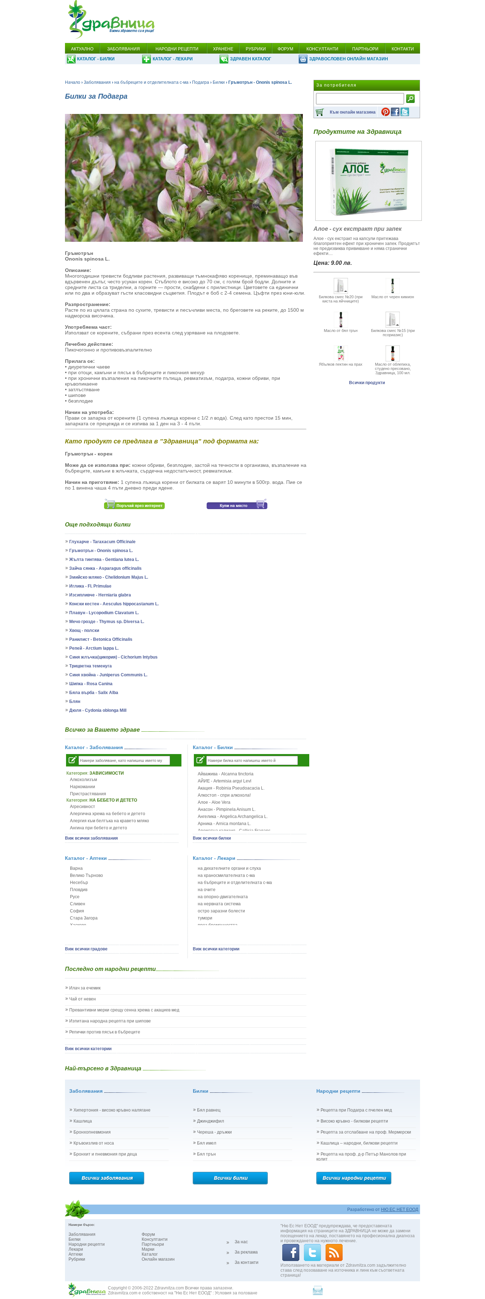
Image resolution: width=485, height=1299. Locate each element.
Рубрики (77, 1259)
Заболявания (97, 82)
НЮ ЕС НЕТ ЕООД (399, 1209)
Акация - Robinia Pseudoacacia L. (231, 788)
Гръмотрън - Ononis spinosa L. (101, 550)
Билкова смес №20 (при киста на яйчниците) (341, 299)
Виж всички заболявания (91, 838)
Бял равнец (208, 1110)
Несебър (79, 882)
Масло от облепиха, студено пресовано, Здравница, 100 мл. (393, 368)
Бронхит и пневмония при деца (105, 1154)
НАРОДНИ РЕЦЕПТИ (177, 49)
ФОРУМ (285, 49)
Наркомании (82, 786)
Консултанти (155, 1239)
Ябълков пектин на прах (341, 364)
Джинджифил (210, 1121)
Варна (76, 868)
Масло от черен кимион (392, 297)
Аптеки (76, 1254)
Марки (148, 1249)
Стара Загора (84, 918)
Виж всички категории (216, 948)
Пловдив (78, 889)
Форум (148, 1234)
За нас (241, 1241)
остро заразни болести (221, 910)
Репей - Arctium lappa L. (94, 648)
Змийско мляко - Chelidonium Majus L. (108, 577)
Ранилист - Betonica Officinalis (100, 639)
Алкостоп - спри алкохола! (224, 795)
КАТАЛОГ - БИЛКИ (96, 58)
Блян (74, 701)
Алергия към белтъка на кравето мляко (109, 820)
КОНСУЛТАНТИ (322, 49)
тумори (205, 918)
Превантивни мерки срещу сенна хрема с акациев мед (124, 1010)
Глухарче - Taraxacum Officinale (102, 541)
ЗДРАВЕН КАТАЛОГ (250, 58)
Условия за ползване (236, 1292)
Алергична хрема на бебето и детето (107, 813)
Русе (75, 896)
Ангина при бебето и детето (98, 827)
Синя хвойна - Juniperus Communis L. (108, 674)
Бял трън (206, 1154)
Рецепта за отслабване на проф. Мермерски (366, 1132)
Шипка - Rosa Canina (91, 683)
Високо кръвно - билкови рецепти (354, 1121)
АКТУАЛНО (82, 49)
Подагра (200, 82)
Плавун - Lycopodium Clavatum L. (104, 612)
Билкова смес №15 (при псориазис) (393, 332)
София (77, 910)
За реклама (246, 1252)
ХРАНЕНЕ (223, 49)
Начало (72, 82)
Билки (219, 82)
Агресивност (82, 806)
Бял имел (206, 1143)
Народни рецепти (87, 1244)
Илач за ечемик (84, 988)
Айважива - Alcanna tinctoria (226, 773)
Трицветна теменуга (90, 666)
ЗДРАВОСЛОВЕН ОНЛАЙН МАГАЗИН (348, 58)
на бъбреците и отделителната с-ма (151, 82)
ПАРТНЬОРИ (365, 49)
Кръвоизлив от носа (93, 1143)
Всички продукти (367, 382)
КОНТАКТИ (403, 49)
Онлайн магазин (158, 1259)
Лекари (76, 1249)
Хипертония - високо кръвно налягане (112, 1110)
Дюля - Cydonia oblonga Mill (97, 710)
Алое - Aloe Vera (214, 802)
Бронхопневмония (92, 1132)
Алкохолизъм (83, 779)
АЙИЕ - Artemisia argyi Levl (224, 781)
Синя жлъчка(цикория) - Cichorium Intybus (113, 657)
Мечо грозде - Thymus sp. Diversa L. (106, 621)
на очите (207, 889)
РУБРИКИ (256, 49)
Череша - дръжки (214, 1132)
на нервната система (219, 903)
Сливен (77, 903)
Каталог (150, 1254)
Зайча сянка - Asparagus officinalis (105, 568)
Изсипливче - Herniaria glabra (100, 595)
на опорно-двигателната (223, 896)
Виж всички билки (212, 838)
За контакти (246, 1262)
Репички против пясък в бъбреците (104, 1032)
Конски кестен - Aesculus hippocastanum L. (114, 603)
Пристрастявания (88, 793)
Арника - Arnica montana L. (224, 823)
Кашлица (82, 1121)
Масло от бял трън (341, 330)
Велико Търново (86, 875)
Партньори (153, 1244)
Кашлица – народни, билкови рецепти (359, 1143)
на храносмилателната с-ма (226, 875)
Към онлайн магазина (353, 112)
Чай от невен (82, 999)
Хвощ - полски (84, 630)
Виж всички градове (86, 948)
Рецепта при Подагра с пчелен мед (356, 1110)
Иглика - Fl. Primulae (90, 586)
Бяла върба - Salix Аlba (93, 692)
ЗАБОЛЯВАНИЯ (123, 49)
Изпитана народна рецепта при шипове (110, 1021)
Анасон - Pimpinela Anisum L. (227, 809)
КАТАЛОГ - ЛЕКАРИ (173, 58)
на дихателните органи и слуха (229, 868)
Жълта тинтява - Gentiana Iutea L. (104, 559)
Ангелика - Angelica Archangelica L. (233, 816)
